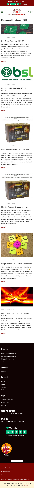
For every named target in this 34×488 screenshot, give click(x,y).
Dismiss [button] (25, 485)
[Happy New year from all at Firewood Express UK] (17, 297)
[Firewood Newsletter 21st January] (17, 129)
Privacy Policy (5, 402)
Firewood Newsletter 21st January (15, 150)
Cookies (3, 405)
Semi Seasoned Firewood (8, 356)
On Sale (3, 362)
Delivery (3, 390)
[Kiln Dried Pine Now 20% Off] (17, 29)
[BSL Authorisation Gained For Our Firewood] (17, 74)
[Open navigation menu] (2, 12)
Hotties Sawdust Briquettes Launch (15, 207)
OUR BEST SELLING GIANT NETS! (17, 1)
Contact (3, 371)
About (3, 384)
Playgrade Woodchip (7, 359)
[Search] (29, 12)
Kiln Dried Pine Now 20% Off (12, 41)
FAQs (3, 381)
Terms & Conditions (7, 399)
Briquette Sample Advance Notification (16, 264)
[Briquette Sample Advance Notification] (17, 245)
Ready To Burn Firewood (8, 353)
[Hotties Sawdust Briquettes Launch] (17, 186)
